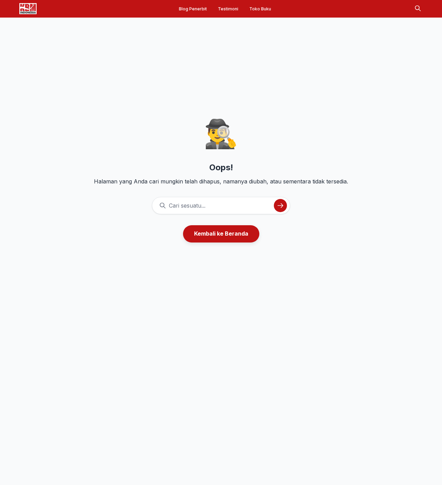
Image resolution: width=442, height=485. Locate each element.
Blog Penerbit (193, 8)
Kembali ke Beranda (221, 233)
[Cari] (418, 8)
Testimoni (228, 8)
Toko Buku (260, 8)
